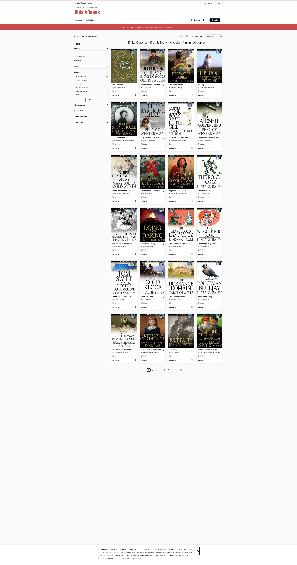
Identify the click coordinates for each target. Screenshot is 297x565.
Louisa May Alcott (120, 88)
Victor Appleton (119, 300)
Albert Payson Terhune (207, 88)
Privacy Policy (157, 549)
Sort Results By (197, 36)
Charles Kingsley (176, 88)
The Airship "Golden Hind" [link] (208, 138)
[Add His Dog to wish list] (219, 95)
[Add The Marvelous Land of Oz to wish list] (191, 254)
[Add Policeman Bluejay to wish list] (219, 307)
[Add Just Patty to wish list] (191, 360)
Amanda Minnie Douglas (151, 353)
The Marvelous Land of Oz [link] (179, 244)
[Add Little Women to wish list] (134, 95)
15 (181, 370)
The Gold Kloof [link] (147, 297)
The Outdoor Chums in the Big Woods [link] (151, 85)
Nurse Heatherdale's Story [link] (122, 191)
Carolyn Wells (175, 300)
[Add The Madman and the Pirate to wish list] (163, 201)
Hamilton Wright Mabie (178, 194)
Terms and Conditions (138, 549)
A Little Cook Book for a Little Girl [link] (179, 138)
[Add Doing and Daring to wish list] (163, 254)
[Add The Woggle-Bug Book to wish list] (219, 254)
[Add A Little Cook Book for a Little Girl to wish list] (191, 148)
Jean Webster (175, 353)
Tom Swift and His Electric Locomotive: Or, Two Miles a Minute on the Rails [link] (123, 297)
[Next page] (186, 370)
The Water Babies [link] (176, 85)
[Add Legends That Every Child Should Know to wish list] (191, 201)
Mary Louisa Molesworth (122, 194)
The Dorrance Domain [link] (178, 297)
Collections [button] (91, 20)
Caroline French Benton (178, 141)
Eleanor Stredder (148, 247)
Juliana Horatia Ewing (121, 353)
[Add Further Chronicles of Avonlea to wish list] (219, 360)
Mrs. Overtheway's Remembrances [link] (123, 350)
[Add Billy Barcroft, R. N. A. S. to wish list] (163, 148)
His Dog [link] (201, 85)
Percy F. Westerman (149, 141)
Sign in (215, 20)
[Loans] (204, 20)
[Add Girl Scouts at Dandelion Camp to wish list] (134, 254)
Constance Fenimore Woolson (124, 141)
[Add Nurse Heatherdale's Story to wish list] (134, 201)
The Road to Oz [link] (204, 191)
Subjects (78, 20)
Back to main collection (85, 3)
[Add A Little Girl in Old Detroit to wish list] (163, 360)
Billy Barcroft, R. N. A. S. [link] (150, 138)
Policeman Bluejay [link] (205, 297)
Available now (80, 56)
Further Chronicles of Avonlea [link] (208, 350)
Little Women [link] (117, 85)
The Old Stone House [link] (120, 138)
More (91, 100)
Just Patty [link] (173, 350)
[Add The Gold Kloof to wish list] (163, 307)
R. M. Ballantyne (148, 194)
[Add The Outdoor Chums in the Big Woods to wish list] (163, 95)
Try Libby (126, 27)
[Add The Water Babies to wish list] (191, 95)
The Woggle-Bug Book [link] (207, 244)
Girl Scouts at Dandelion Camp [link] (123, 244)
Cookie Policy (135, 558)
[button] (208, 3)
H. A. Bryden (147, 300)
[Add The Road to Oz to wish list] (219, 201)
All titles (78, 53)
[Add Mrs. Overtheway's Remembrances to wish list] (134, 360)
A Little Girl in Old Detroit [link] (151, 350)
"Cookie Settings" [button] (130, 555)
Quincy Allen (147, 88)
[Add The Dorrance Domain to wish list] (191, 307)
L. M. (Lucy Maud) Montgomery (210, 353)
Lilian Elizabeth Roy (120, 247)
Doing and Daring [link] (148, 244)
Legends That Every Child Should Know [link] (179, 191)
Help (218, 3)
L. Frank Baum (204, 194)
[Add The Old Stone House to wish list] (134, 148)
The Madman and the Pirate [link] (151, 191)
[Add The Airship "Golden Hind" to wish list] (219, 148)
